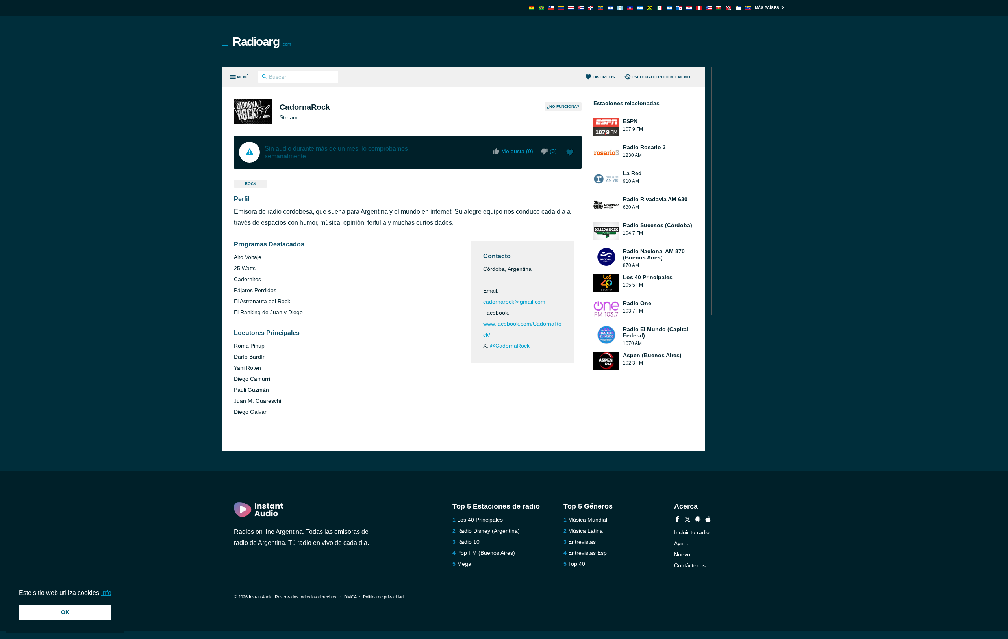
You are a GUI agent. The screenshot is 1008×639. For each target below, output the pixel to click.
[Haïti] (630, 7)
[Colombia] (561, 7)
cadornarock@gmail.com (514, 301)
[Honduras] (640, 7)
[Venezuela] (748, 7)
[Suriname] (718, 7)
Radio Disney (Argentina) (488, 531)
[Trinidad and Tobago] (728, 7)
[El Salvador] (610, 7)
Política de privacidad (383, 597)
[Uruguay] (738, 7)
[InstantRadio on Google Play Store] (698, 520)
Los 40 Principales (480, 520)
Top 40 (576, 564)
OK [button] (65, 612)
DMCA (350, 597)
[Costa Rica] (571, 7)
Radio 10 (468, 542)
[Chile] (551, 7)
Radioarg (262, 41)
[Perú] (699, 7)
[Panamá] (679, 7)
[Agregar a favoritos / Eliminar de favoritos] (569, 153)
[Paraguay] (689, 7)
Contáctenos (690, 565)
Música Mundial (587, 520)
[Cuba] (581, 7)
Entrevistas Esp (587, 553)
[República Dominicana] (590, 7)
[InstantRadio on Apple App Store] (708, 520)
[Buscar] (264, 77)
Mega (464, 564)
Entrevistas (582, 542)
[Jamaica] (649, 7)
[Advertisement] (593, 41)
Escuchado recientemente (662, 77)
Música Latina (585, 531)
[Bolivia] (531, 7)
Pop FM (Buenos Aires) (486, 553)
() (553, 151)
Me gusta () (517, 151)
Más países (767, 8)
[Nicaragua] (669, 7)
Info (106, 592)
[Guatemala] (620, 7)
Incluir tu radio (692, 532)
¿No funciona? (563, 106)
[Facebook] (677, 520)
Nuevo (682, 554)
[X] (687, 520)
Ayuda (682, 543)
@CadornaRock (510, 346)
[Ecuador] (600, 7)
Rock (250, 184)
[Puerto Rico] (709, 7)
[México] (659, 7)
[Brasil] (541, 7)
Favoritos (604, 77)
